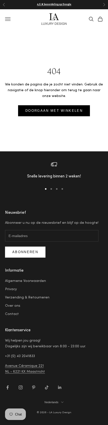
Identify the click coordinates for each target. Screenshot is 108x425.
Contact (12, 314)
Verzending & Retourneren (27, 297)
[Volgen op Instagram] (20, 387)
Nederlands (51, 402)
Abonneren (25, 252)
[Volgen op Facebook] (7, 387)
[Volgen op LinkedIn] (59, 387)
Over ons (12, 306)
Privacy (11, 289)
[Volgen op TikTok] (46, 387)
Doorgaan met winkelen (54, 111)
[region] (54, 170)
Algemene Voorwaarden (25, 281)
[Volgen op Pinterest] (33, 387)
